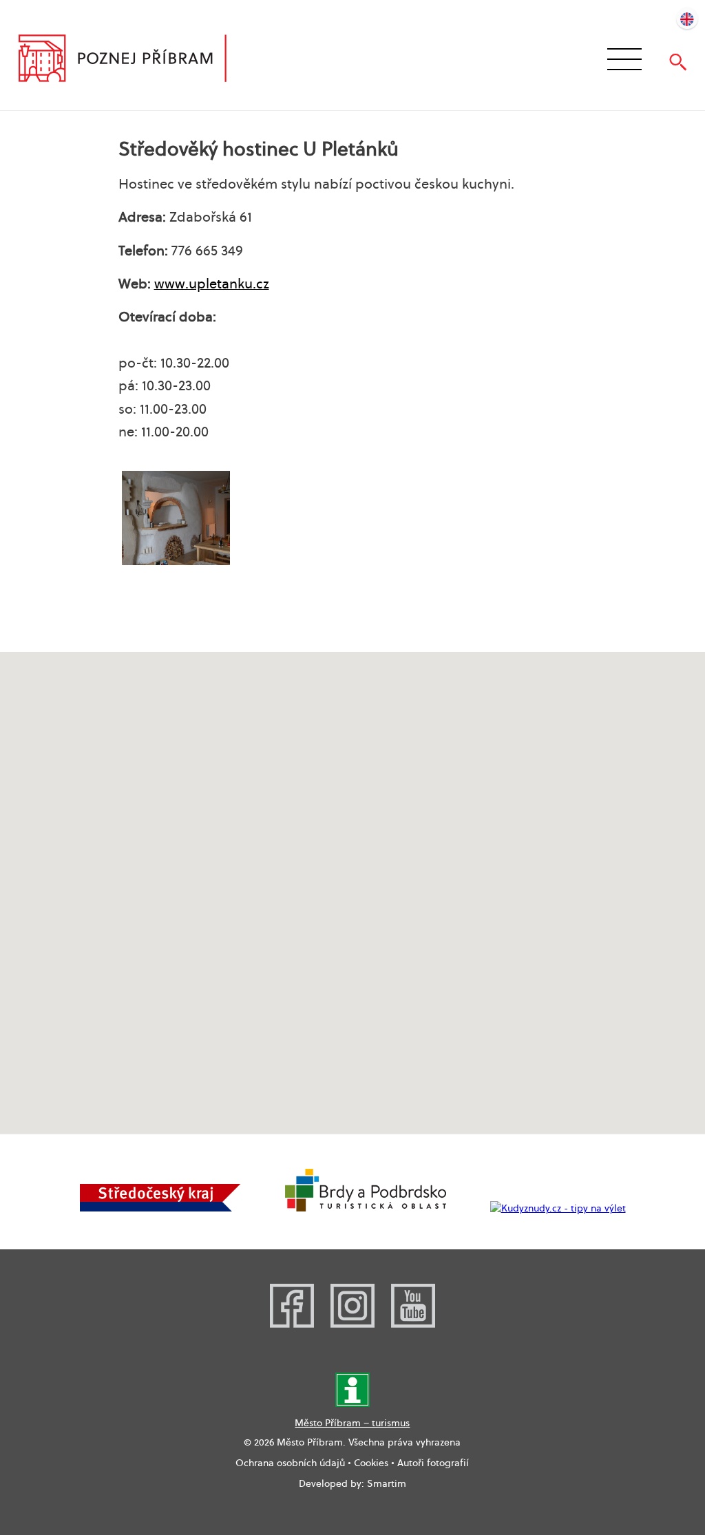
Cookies (371, 1463)
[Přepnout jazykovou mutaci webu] (687, 18)
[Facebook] (292, 1324)
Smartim (386, 1483)
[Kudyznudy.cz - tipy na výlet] (558, 1208)
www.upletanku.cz (211, 283)
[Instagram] (352, 1324)
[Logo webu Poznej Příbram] (136, 59)
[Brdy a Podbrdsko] (365, 1208)
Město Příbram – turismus (352, 1423)
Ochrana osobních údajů (290, 1463)
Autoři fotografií (433, 1463)
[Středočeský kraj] (160, 1208)
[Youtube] (413, 1324)
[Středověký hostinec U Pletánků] (176, 518)
